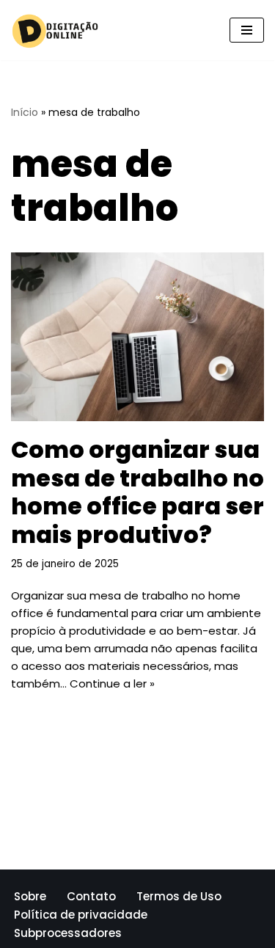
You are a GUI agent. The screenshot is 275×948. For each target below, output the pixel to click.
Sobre (30, 896)
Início (24, 112)
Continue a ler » (112, 683)
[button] (247, 30)
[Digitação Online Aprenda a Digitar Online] (55, 30)
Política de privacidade (80, 914)
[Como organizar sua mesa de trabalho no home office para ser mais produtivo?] (137, 336)
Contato (91, 896)
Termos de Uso (178, 896)
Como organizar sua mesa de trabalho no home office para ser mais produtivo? (137, 491)
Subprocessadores (68, 933)
